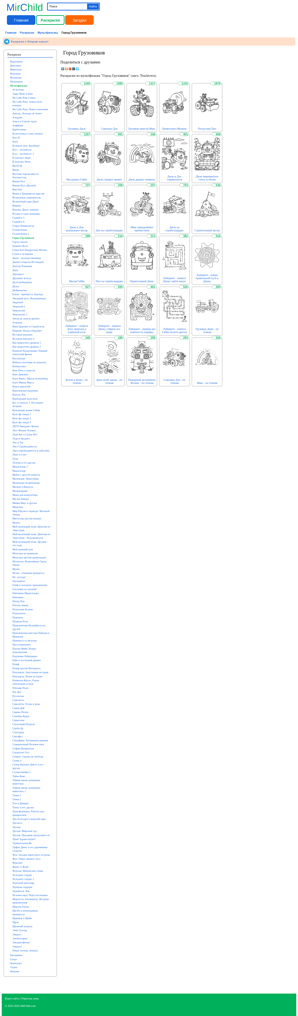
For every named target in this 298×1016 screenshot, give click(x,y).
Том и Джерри (20, 803)
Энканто (17, 946)
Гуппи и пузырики (22, 253)
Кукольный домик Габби (26, 410)
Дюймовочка (19, 290)
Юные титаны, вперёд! (25, 950)
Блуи (15, 141)
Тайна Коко (18, 776)
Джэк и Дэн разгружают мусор (77, 229)
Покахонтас (19, 613)
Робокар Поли (20, 688)
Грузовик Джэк (77, 128)
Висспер (17, 189)
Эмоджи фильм (21, 942)
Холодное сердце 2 (23, 879)
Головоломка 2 (20, 233)
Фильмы (14, 971)
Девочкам (15, 65)
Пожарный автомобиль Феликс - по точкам (142, 381)
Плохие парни (20, 605)
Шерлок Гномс (20, 906)
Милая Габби (77, 281)
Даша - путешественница (26, 258)
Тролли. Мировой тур (24, 831)
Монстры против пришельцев (29, 557)
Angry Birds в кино (22, 93)
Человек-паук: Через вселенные (30, 895)
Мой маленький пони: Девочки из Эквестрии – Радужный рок (31, 535)
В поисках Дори (21, 157)
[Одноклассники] (66, 69)
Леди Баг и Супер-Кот (24, 434)
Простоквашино (21, 644)
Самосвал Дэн (109, 128)
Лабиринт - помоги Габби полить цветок (174, 330)
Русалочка (18, 696)
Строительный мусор (207, 230)
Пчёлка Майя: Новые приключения (24, 650)
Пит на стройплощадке (109, 281)
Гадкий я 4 (18, 221)
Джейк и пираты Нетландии (28, 262)
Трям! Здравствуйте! (24, 839)
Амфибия (17, 125)
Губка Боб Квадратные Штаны (29, 250)
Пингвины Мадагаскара (25, 593)
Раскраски (50, 20)
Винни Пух (18, 181)
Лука (15, 458)
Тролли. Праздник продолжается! (31, 835)
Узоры (13, 967)
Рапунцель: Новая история (27, 676)
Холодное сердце (22, 875)
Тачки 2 (16, 795)
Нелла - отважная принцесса (28, 573)
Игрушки (15, 73)
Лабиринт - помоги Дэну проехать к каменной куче (76, 328)
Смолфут (17, 736)
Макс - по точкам (207, 382)
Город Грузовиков (23, 238)
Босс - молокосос (22, 149)
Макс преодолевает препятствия (142, 229)
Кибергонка (19, 366)
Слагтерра (18, 732)
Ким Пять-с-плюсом (23, 370)
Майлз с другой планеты (26, 474)
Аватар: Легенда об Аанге (27, 113)
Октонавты (18, 581)
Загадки (79, 20)
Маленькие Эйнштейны (25, 478)
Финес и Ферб (20, 866)
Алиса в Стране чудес (24, 121)
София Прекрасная (23, 748)
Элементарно (19, 938)
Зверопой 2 (18, 306)
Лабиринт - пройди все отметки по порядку (142, 330)
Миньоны (17, 507)
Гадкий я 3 (18, 217)
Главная (21, 20)
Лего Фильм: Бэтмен (24, 430)
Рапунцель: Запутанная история (30, 672)
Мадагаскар (19, 470)
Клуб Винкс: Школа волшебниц (30, 378)
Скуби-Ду (17, 728)
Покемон (17, 617)
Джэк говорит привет (109, 179)
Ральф (15, 664)
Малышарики (19, 490)
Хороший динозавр (23, 882)
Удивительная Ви (22, 843)
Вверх (15, 169)
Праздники (16, 955)
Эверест (17, 934)
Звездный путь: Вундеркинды (29, 298)
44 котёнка (18, 89)
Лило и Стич (19, 454)
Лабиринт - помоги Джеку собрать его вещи (109, 328)
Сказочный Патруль (23, 724)
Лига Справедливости (24, 446)
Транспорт (16, 963)
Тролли (16, 827)
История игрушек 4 (23, 338)
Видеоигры (16, 61)
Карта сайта (12, 998)
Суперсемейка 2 (21, 772)
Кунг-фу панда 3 (21, 418)
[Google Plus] (70, 69)
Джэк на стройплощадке (174, 229)
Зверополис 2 (19, 314)
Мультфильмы (48, 32)
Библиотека (108, 20)
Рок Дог (16, 691)
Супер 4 (16, 760)
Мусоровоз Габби (76, 179)
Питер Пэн (18, 601)
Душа (15, 286)
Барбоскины (19, 129)
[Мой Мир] (74, 69)
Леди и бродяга (21, 438)
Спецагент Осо (20, 752)
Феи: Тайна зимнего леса (26, 858)
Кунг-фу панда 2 (21, 414)
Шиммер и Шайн (22, 918)
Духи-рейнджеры (22, 282)
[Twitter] (77, 69)
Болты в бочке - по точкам (77, 381)
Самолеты (18, 700)
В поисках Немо (21, 161)
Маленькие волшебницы (26, 482)
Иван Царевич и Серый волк (28, 326)
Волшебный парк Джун (25, 201)
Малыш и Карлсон (22, 486)
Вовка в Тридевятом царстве (28, 193)
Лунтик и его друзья (23, 462)
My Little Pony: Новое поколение (30, 109)
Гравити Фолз (20, 246)
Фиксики (17, 862)
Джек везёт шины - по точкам (109, 381)
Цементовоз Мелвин (174, 128)
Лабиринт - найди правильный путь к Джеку (207, 278)
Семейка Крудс (21, 716)
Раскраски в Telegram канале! (29, 41)
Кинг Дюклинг (20, 374)
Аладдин (17, 117)
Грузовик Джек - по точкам (207, 330)
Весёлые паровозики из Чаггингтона (25, 175)
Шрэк (15, 922)
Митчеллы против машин (26, 518)
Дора (15, 270)
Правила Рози (20, 621)
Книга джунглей (21, 386)
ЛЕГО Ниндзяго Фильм (25, 426)
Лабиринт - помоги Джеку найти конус (174, 279)
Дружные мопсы (21, 278)
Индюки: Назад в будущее (27, 330)
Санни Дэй (18, 708)
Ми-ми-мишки (20, 498)
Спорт (13, 959)
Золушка (17, 322)
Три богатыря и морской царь (29, 819)
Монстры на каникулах (25, 553)
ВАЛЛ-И (17, 165)
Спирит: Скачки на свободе (27, 756)
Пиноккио (18, 597)
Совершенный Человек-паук (28, 744)
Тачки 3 (16, 799)
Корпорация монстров (25, 398)
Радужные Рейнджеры (24, 656)
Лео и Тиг (17, 442)
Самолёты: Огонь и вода (26, 704)
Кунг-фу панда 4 (21, 422)
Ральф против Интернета (26, 668)
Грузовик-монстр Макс (141, 128)
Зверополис (19, 310)
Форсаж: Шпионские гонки (27, 870)
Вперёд (16, 205)
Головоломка (19, 229)
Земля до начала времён (25, 318)
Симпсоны (18, 720)
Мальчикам (16, 81)
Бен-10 (16, 137)
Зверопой (17, 302)
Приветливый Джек (142, 281)
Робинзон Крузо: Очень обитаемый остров (25, 682)
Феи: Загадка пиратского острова (31, 854)
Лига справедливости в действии (30, 450)
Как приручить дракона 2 (26, 342)
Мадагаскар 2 (20, 466)
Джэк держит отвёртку (141, 179)
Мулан (16, 569)
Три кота (17, 822)
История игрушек (22, 334)
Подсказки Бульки (22, 609)
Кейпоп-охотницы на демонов (29, 362)
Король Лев (18, 394)
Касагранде (18, 358)
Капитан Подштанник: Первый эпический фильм (29, 352)
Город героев (19, 241)
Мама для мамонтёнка (25, 494)
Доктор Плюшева (22, 266)
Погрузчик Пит (207, 128)
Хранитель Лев (20, 891)
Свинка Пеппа (20, 712)
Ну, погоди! (19, 577)
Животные (16, 69)
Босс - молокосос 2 (23, 153)
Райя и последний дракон (26, 660)
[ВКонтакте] (63, 69)
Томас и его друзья (23, 807)
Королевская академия (25, 390)
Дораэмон (18, 274)
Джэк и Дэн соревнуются (174, 178)
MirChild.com (28, 1006)
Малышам (15, 77)
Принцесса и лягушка (24, 640)
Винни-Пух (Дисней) (24, 185)
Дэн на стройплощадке (109, 230)
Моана (16, 522)
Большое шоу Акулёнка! (26, 145)
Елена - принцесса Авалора (27, 294)
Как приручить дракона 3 (26, 346)
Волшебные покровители (26, 197)
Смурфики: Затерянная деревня (30, 740)
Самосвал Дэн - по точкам (174, 381)
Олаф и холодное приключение (29, 585)
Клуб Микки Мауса (23, 382)
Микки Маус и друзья (24, 503)
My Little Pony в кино (24, 97)
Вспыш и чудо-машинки (26, 213)
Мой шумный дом (22, 549)
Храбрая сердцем (22, 887)
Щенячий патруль (22, 926)
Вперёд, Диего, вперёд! (25, 209)
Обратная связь (30, 998)
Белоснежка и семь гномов (27, 133)
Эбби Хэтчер (19, 930)
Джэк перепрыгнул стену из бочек (207, 178)
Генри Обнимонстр (23, 225)
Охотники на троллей (24, 589)
